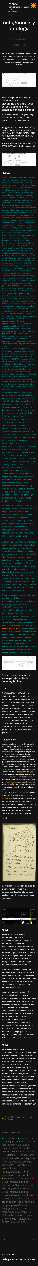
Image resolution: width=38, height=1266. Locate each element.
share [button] (25, 45)
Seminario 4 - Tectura (16, 1178)
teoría (20, 772)
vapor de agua (11, 782)
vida (31, 772)
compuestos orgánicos (16, 759)
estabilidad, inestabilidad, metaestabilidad (17, 1168)
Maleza (11, 1155)
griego (19, 744)
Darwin (25, 792)
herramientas (19, 39)
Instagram (8, 1259)
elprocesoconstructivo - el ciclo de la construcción (16, 1214)
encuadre (9, 1138)
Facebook (29, 1259)
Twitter (19, 1259)
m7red (13, 4)
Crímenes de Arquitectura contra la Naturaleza (16, 1220)
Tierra (4, 769)
